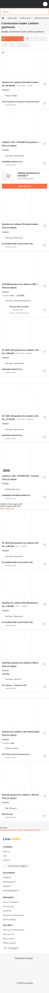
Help (5, 856)
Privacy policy (8, 906)
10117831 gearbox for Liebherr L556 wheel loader (25, 663)
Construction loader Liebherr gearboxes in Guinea (20, 830)
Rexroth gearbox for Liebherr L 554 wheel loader (25, 795)
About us (6, 851)
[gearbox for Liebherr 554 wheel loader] (24, 207)
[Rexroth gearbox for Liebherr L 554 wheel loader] (24, 778)
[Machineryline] (3, 18)
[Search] (45, 11)
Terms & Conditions (10, 902)
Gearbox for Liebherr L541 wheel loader (20, 732)
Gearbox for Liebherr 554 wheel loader (20, 224)
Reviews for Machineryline (13, 915)
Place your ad (24, 186)
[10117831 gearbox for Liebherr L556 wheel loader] (24, 646)
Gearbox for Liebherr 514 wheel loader (20, 82)
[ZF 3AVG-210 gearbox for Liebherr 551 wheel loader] (24, 526)
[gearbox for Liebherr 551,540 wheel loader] (24, 586)
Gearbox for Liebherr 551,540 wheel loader (22, 603)
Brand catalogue (9, 919)
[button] (45, 4)
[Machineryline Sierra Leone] (17, 4)
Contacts (6, 860)
